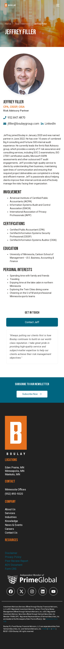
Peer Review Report (16, 560)
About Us (10, 509)
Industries (11, 517)
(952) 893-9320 (14, 493)
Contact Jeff (32, 322)
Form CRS (10, 568)
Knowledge (11, 521)
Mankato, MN (12, 474)
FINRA (44, 629)
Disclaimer (11, 553)
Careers (9, 528)
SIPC (53, 629)
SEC (49, 629)
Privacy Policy (13, 557)
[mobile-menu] (57, 5)
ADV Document (13, 564)
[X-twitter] (21, 591)
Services (10, 513)
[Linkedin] (43, 591)
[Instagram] (32, 591)
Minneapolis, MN (14, 471)
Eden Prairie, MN (14, 467)
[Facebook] (11, 591)
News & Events (13, 525)
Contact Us (11, 532)
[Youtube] (53, 591)
